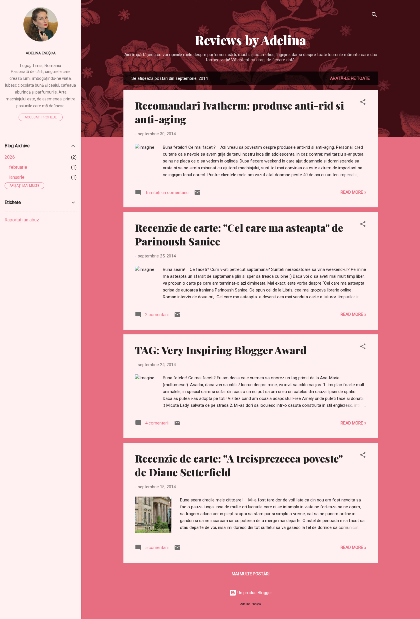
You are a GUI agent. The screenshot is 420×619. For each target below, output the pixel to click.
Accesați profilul (41, 117)
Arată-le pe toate (350, 78)
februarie (18, 167)
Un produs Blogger (254, 592)
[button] (362, 102)
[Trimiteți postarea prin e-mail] (197, 194)
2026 (10, 157)
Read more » (353, 192)
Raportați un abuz (22, 220)
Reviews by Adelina (250, 39)
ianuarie (17, 177)
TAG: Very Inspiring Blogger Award (221, 350)
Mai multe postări (250, 574)
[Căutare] (374, 15)
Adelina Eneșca (41, 53)
